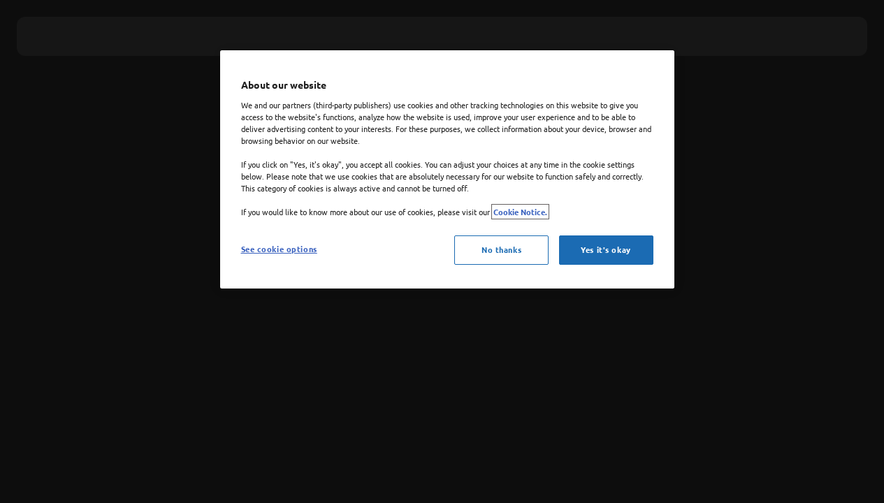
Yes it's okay (605, 249)
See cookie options (279, 248)
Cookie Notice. (520, 211)
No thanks (501, 249)
